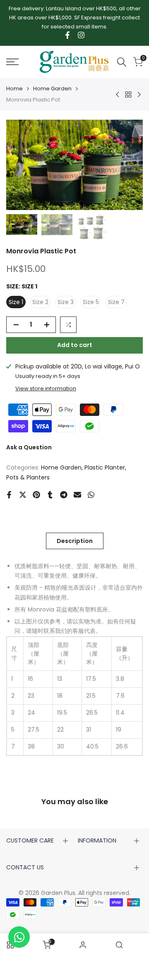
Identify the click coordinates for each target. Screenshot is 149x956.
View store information (45, 388)
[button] (68, 324)
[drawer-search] (121, 62)
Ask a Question (29, 447)
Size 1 (16, 302)
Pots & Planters (28, 477)
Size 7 (116, 302)
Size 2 (40, 302)
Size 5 (91, 302)
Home (14, 88)
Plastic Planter (104, 467)
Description (75, 541)
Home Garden (52, 88)
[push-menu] (12, 62)
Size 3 (66, 302)
